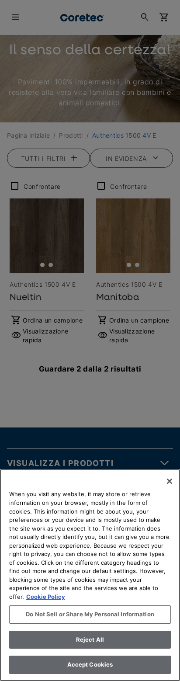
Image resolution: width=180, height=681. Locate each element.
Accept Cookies (90, 664)
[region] (90, 575)
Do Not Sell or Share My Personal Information (90, 614)
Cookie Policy (45, 596)
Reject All (90, 639)
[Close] (169, 481)
